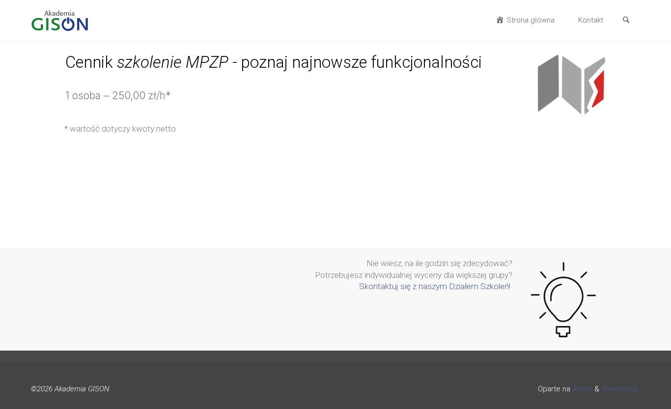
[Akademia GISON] (60, 20)
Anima (581, 388)
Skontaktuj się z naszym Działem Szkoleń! (435, 286)
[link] (626, 20)
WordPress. (620, 388)
